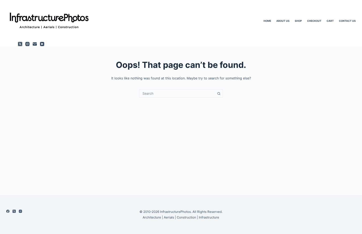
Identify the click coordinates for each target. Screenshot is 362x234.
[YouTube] (42, 44)
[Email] (35, 44)
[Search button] (219, 93)
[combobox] (177, 93)
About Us (283, 20)
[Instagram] (27, 44)
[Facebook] (7, 211)
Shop (298, 20)
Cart (330, 20)
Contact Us (347, 20)
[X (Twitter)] (20, 44)
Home (267, 20)
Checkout (314, 20)
